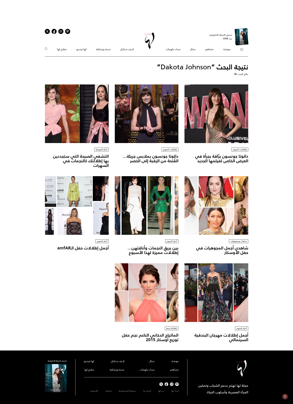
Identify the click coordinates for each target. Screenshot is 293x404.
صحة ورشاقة (103, 49)
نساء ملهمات (173, 49)
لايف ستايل (127, 49)
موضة (226, 49)
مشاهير (209, 49)
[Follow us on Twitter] (47, 31)
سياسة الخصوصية (127, 391)
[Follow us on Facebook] (166, 384)
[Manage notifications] (285, 396)
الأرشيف (94, 391)
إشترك (108, 391)
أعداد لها (175, 391)
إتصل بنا (147, 391)
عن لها (161, 391)
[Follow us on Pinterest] (67, 31)
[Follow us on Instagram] (61, 31)
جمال (193, 49)
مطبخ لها (62, 49)
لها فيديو (81, 49)
